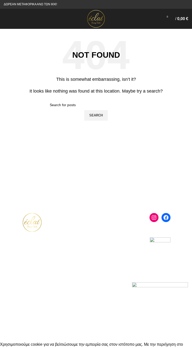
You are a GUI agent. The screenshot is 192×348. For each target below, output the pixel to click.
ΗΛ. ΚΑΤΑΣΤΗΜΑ (96, 221)
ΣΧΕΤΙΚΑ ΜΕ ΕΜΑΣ (96, 232)
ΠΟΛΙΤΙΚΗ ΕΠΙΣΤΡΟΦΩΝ (96, 281)
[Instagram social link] (185, 4)
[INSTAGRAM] (154, 217)
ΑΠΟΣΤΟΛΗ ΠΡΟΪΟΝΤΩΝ (96, 276)
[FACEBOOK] (166, 217)
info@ (34, 283)
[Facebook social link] (179, 4)
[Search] (13, 19)
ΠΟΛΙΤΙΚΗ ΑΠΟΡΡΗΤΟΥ (96, 270)
